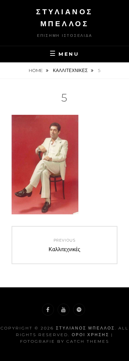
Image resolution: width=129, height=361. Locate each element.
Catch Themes (87, 341)
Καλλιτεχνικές (71, 70)
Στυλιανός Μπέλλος (85, 327)
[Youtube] (63, 310)
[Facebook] (48, 310)
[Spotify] (79, 310)
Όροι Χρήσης (90, 334)
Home (36, 70)
